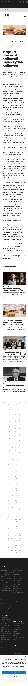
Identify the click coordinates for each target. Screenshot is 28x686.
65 (12, 438)
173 (12, 502)
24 (9, 414)
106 (16, 462)
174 (16, 502)
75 (19, 443)
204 (8, 521)
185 (12, 509)
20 (9, 412)
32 (9, 419)
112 (8, 467)
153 (12, 490)
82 (15, 448)
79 (19, 445)
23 (19, 412)
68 (9, 440)
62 (15, 436)
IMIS (5, 2)
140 (8, 483)
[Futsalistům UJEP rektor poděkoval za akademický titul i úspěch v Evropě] (14, 342)
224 (8, 533)
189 (12, 512)
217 (12, 528)
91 (19, 452)
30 (15, 416)
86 (15, 450)
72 (9, 443)
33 (12, 419)
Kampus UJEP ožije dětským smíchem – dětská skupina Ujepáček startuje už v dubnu (14, 322)
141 (12, 483)
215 (19, 526)
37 (12, 421)
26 (15, 414)
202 (16, 519)
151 (19, 488)
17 (12, 409)
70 (16, 440)
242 (16, 543)
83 (19, 448)
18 (15, 409)
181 (12, 507)
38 (15, 421)
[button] (25, 656)
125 (12, 474)
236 (8, 540)
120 (8, 471)
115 (19, 467)
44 (9, 426)
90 (15, 452)
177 (12, 505)
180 (8, 507)
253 (12, 550)
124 (8, 474)
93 (12, 455)
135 (19, 478)
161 (12, 495)
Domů (5, 39)
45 (12, 426)
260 (12, 555)
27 (19, 414)
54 (15, 431)
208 (8, 524)
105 (12, 462)
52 (9, 431)
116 (9, 469)
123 (19, 471)
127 (19, 474)
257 (12, 552)
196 (8, 517)
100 (8, 459)
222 (16, 531)
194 (16, 514)
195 (20, 514)
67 (19, 438)
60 (9, 436)
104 (8, 462)
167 (20, 497)
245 (12, 545)
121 (12, 471)
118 (16, 469)
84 (9, 450)
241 (12, 543)
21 (12, 412)
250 (16, 547)
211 (20, 524)
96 (9, 457)
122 (16, 471)
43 (19, 424)
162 (16, 495)
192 (8, 514)
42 (15, 424)
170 (16, 500)
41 (12, 424)
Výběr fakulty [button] (5, 10)
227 (20, 533)
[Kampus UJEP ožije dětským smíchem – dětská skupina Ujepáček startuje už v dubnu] (14, 310)
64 (9, 438)
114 (16, 467)
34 (15, 419)
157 (12, 493)
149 (12, 488)
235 (20, 538)
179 (19, 505)
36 (9, 421)
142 (16, 483)
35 (19, 419)
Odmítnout (14, 676)
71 (19, 440)
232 (8, 538)
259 (20, 552)
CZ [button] (2, 6)
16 (9, 409)
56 (9, 433)
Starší (24, 402)
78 (15, 445)
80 (9, 448)
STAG (8, 2)
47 (19, 426)
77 (12, 445)
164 (8, 497)
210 (16, 524)
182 (16, 507)
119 (19, 469)
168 (8, 500)
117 (12, 469)
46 (15, 426)
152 (8, 490)
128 (8, 476)
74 (15, 443)
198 (16, 517)
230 (16, 536)
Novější (4, 402)
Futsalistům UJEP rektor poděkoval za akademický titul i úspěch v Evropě (14, 354)
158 (16, 493)
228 (8, 536)
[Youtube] (27, 2)
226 (16, 533)
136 (8, 481)
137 (12, 481)
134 (16, 478)
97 (12, 457)
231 (20, 536)
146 (16, 486)
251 (20, 547)
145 (12, 486)
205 (12, 521)
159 (19, 493)
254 (16, 550)
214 (16, 526)
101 (12, 459)
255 (20, 550)
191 (19, 512)
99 (19, 457)
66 (15, 438)
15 (20, 407)
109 (12, 464)
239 (20, 540)
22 (15, 412)
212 (8, 526)
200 (8, 519)
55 (19, 431)
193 (12, 514)
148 (8, 488)
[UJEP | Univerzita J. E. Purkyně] (5, 16)
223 (20, 531)
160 (8, 495)
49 (12, 428)
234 (16, 538)
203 (20, 519)
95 (19, 455)
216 (8, 528)
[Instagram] (23, 2)
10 (19, 405)
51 (19, 428)
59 (19, 433)
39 (19, 421)
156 (8, 493)
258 (16, 552)
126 (16, 474)
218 (16, 528)
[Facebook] (20, 2)
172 (8, 502)
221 (12, 531)
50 (16, 428)
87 (19, 450)
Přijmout (14, 672)
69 (12, 440)
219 (19, 528)
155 (19, 490)
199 (20, 517)
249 (12, 547)
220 (8, 531)
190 (16, 512)
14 (17, 407)
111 (19, 464)
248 (8, 547)
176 (8, 505)
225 (12, 533)
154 (16, 490)
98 (15, 457)
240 (8, 543)
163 (19, 495)
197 (12, 517)
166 (16, 497)
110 (16, 464)
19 (18, 409)
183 (19, 507)
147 (20, 486)
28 (9, 416)
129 (12, 476)
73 (12, 443)
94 (15, 455)
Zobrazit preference (14, 681)
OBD (1, 2)
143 (19, 483)
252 (8, 550)
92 (9, 455)
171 (19, 500)
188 (8, 512)
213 (12, 526)
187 (19, 509)
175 (19, 502)
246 (16, 545)
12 (10, 407)
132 (8, 478)
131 (19, 476)
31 (19, 416)
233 (12, 538)
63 (19, 436)
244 (8, 545)
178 (16, 505)
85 (12, 450)
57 (12, 433)
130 (16, 476)
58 (15, 433)
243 (20, 543)
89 (12, 452)
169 (12, 500)
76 (9, 445)
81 (12, 448)
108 (9, 464)
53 (12, 431)
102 (16, 459)
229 (12, 536)
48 (9, 428)
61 (12, 436)
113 (12, 467)
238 (16, 540)
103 (19, 459)
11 (7, 407)
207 (20, 521)
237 (12, 540)
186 (16, 509)
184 (8, 509)
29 (12, 416)
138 (16, 481)
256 (8, 552)
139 (19, 481)
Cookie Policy (14, 684)
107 (20, 462)
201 (12, 519)
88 (9, 452)
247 (20, 545)
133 (12, 478)
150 (16, 488)
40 (9, 424)
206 (16, 521)
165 (12, 497)
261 (16, 555)
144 (8, 486)
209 (12, 524)
